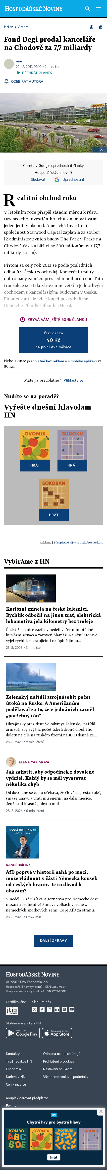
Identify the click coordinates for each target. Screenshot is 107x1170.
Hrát (35, 465)
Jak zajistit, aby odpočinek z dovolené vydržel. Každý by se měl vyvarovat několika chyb (50, 778)
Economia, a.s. (37, 982)
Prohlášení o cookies (58, 1061)
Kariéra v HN (15, 1077)
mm (19, 61)
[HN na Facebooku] (42, 1009)
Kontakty (13, 1054)
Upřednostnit (73, 180)
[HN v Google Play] (23, 1033)
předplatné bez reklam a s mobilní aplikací (62, 361)
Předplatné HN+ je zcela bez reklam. (78, 542)
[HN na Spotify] (64, 1009)
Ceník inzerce (16, 1084)
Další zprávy (53, 940)
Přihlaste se (73, 380)
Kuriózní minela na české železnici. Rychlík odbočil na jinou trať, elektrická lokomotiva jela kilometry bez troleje (53, 615)
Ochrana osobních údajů (61, 1054)
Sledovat (38, 180)
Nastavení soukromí (58, 1069)
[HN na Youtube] (71, 1009)
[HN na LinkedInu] (56, 1009)
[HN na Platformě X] (34, 1009)
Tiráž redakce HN (19, 1061)
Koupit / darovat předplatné (27, 1098)
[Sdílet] (91, 27)
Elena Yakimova (34, 762)
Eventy (11, 1106)
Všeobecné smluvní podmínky (65, 1077)
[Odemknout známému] (100, 27)
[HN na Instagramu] (49, 1009)
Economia (13, 1069)
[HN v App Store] (57, 1033)
